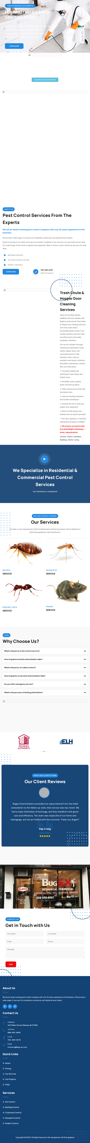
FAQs (7, 1084)
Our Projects (10, 1079)
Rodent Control (11, 1123)
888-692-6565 (14, 1032)
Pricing (8, 1068)
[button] (5, 741)
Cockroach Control (13, 1112)
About (7, 1063)
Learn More (11, 272)
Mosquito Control (12, 1118)
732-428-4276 (14, 1040)
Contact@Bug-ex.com (17, 1047)
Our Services (10, 1074)
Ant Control (10, 1102)
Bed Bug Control (12, 1107)
